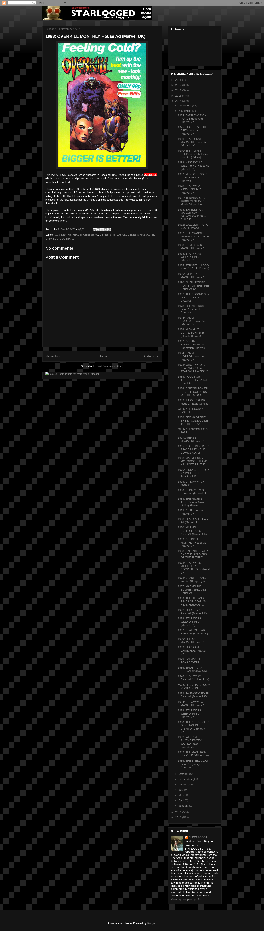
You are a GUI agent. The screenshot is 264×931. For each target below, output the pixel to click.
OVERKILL (68, 238)
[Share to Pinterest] (109, 229)
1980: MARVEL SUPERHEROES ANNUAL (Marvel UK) (192, 531)
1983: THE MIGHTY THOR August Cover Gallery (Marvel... (192, 502)
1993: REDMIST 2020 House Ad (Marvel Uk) (193, 492)
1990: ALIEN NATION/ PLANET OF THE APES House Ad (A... (193, 286)
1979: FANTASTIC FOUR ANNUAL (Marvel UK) (193, 695)
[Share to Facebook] (105, 229)
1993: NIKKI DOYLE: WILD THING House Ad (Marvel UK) (193, 166)
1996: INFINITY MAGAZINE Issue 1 (191, 275)
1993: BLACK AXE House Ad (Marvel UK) (193, 520)
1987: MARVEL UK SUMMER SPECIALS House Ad (192, 589)
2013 (178, 812)
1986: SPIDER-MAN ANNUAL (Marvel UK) (192, 669)
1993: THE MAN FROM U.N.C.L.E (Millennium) (193, 754)
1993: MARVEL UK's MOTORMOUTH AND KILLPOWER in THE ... (193, 461)
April (182, 800)
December (185, 105)
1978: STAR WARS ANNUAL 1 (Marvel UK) (193, 678)
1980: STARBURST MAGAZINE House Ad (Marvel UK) (192, 142)
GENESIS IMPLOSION (113, 234)
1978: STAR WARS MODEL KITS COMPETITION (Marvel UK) (194, 567)
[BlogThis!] (98, 229)
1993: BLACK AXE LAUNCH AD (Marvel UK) (192, 650)
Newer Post (53, 356)
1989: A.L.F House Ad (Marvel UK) (191, 512)
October (184, 773)
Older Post (151, 356)
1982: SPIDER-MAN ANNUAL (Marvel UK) (192, 611)
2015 (178, 95)
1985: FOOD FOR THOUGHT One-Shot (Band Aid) (192, 380)
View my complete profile (186, 899)
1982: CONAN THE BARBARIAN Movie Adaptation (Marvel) (191, 344)
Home (103, 356)
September (186, 779)
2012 (178, 817)
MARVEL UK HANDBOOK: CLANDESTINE (194, 686)
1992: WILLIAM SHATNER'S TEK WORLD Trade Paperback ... (190, 742)
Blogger (151, 923)
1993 (57, 234)
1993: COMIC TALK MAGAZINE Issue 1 (191, 246)
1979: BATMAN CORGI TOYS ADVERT (192, 661)
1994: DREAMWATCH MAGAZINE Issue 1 (191, 703)
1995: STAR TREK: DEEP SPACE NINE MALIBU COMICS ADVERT (193, 449)
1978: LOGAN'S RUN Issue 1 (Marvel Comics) (191, 309)
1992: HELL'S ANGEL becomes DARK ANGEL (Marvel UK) (193, 236)
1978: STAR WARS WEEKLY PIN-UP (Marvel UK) (189, 189)
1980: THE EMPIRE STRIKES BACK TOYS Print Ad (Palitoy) (193, 154)
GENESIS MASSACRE (141, 234)
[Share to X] (102, 229)
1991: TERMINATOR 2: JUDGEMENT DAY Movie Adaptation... (192, 201)
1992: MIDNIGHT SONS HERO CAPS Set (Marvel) (192, 177)
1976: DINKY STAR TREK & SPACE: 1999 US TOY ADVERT (193, 473)
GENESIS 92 (90, 234)
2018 (178, 79)
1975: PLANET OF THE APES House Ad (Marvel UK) (192, 130)
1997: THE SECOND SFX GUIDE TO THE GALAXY (193, 297)
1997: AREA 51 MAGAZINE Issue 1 (191, 439)
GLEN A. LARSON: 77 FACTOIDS (191, 410)
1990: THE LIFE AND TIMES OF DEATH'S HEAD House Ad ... (192, 601)
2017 (178, 85)
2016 (178, 90)
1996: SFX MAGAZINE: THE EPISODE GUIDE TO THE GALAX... (193, 420)
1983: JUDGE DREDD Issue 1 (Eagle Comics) (193, 402)
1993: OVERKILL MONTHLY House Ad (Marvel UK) (192, 542)
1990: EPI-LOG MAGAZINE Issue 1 (191, 640)
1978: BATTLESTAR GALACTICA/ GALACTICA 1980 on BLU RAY (192, 214)
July (181, 789)
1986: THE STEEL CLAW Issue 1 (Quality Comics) (193, 764)
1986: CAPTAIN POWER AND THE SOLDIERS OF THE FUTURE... (193, 392)
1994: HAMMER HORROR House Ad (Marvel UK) (191, 321)
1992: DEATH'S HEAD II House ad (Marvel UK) (193, 632)
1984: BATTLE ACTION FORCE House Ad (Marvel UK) (192, 118)
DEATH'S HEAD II (71, 234)
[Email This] (94, 229)
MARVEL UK (52, 238)
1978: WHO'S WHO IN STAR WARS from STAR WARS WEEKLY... (194, 368)
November (185, 110)
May (182, 794)
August (183, 784)
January (184, 805)
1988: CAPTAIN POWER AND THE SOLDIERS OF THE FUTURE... (193, 554)
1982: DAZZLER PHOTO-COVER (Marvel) (193, 226)
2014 (178, 100)
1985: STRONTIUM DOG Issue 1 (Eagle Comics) (193, 267)
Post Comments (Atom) (110, 366)
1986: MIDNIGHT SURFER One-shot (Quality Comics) (191, 333)
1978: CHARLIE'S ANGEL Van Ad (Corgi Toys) (193, 579)
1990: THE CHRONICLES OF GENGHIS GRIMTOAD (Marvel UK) (193, 727)
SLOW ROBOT (198, 837)
